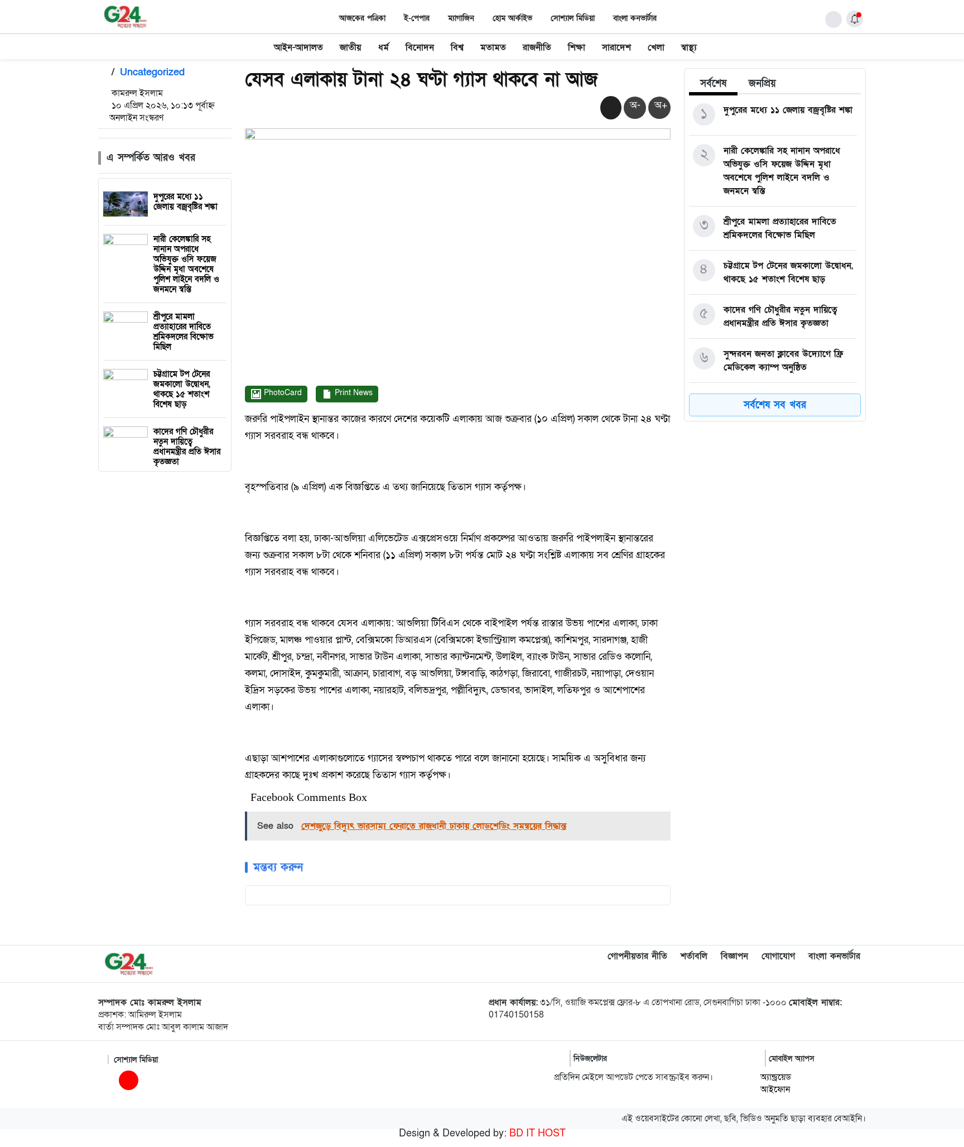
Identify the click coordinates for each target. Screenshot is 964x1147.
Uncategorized (152, 72)
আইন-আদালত (298, 47)
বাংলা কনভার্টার (635, 18)
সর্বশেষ (713, 83)
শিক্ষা (576, 47)
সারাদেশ (616, 47)
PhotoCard (282, 392)
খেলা (656, 47)
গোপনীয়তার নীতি (637, 956)
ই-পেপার (417, 18)
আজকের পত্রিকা (362, 18)
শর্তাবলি (694, 956)
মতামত (493, 47)
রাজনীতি (537, 47)
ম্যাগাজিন (461, 18)
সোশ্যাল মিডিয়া (573, 18)
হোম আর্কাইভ (512, 18)
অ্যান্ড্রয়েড (775, 1077)
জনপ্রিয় (762, 83)
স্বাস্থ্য (689, 47)
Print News (352, 392)
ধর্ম (383, 47)
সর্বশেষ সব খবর (775, 405)
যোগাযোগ (778, 956)
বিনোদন (420, 47)
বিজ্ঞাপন (734, 956)
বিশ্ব (457, 47)
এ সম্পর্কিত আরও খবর (151, 157)
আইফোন (775, 1089)
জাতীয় (350, 47)
